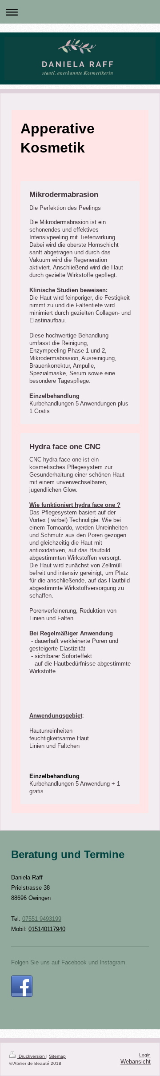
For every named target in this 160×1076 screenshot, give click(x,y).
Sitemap (57, 1056)
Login (145, 1054)
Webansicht (135, 1062)
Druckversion (31, 1056)
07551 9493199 (41, 919)
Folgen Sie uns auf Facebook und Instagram (68, 963)
